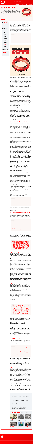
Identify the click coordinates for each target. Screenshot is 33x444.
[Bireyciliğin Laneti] (13, 424)
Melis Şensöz (5, 22)
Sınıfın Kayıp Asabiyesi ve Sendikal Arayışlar (27, 419)
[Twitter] (28, 1)
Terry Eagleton (12, 427)
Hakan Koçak (26, 420)
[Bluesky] (27, 1)
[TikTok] (17, 441)
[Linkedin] (27, 2)
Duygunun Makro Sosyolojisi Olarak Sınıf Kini (13, 419)
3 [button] (27, 100)
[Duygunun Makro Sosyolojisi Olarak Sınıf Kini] (13, 416)
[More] (6, 52)
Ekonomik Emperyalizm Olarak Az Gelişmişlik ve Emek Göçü (5, 37)
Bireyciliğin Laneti (12, 426)
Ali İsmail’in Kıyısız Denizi (20, 426)
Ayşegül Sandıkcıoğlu (20, 427)
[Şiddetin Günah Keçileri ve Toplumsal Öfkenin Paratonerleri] (28, 424)
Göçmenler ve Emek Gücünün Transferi (5, 35)
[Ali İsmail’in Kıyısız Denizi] (21, 424)
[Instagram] (29, 1)
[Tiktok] (31, 1)
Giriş (4, 33)
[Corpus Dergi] (6, 2)
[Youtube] (20, 441)
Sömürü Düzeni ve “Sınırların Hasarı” (5, 44)
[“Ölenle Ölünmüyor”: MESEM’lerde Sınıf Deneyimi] (21, 416)
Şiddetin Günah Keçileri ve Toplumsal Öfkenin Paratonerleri (28, 426)
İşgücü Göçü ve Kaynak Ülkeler (5, 40)
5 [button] (22, 278)
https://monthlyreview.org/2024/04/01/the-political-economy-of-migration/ (5, 26)
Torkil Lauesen (3, 9)
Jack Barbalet (11, 420)
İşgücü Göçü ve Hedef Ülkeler (5, 42)
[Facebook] (30, 1)
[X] (5, 52)
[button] (24, 2)
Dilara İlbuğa (19, 420)
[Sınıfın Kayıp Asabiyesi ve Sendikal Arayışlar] (28, 416)
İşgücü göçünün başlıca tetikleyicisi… (5, 46)
